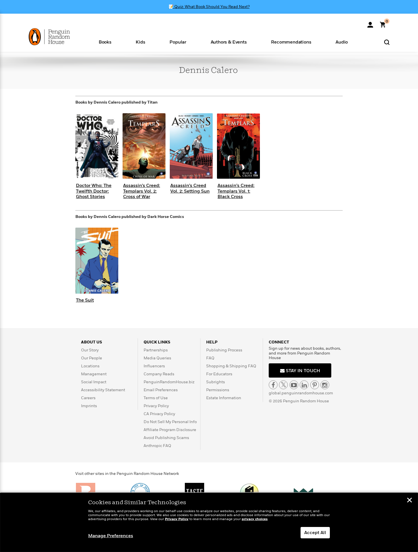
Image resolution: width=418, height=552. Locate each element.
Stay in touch (302, 371)
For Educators (219, 374)
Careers (88, 398)
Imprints (89, 406)
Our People (91, 358)
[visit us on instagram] (324, 384)
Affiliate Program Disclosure (170, 429)
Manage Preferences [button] (110, 535)
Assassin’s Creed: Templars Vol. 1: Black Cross (236, 190)
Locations (90, 366)
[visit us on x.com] (283, 384)
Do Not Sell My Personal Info (170, 422)
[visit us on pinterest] (314, 384)
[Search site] (387, 42)
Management (94, 374)
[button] (105, 41)
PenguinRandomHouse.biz (169, 382)
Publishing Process (224, 350)
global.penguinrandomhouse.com (301, 393)
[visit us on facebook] (273, 384)
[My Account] (370, 23)
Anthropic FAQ (157, 445)
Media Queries (157, 358)
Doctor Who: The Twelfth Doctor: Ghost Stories (93, 190)
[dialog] (209, 522)
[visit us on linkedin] (304, 384)
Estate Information (223, 398)
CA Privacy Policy (159, 414)
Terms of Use (156, 398)
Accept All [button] (315, 533)
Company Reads (159, 374)
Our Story (90, 350)
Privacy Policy (156, 406)
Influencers (154, 366)
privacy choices (255, 519)
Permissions (217, 390)
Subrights (215, 382)
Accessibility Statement (103, 390)
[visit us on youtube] (293, 384)
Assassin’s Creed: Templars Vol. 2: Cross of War (141, 190)
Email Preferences (161, 390)
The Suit (85, 300)
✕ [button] (409, 501)
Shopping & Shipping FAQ (231, 366)
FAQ (210, 358)
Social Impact (93, 382)
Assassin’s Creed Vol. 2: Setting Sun (190, 188)
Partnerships (156, 350)
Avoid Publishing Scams (166, 437)
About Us (91, 342)
